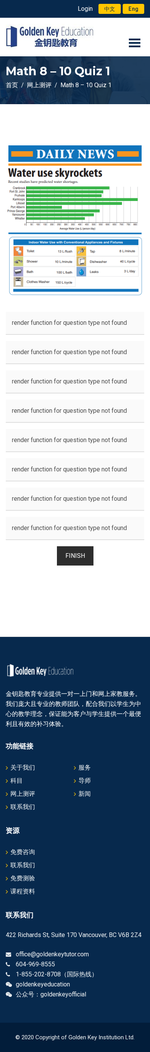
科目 (16, 780)
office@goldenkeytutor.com (52, 954)
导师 (84, 780)
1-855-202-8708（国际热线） (57, 974)
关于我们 (22, 767)
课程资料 (22, 891)
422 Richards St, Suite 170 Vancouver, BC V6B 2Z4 (74, 935)
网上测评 (22, 793)
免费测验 (22, 878)
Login (85, 8)
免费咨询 (22, 852)
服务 (84, 767)
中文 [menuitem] (109, 9)
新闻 (84, 793)
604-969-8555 (35, 964)
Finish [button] (75, 555)
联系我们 (22, 807)
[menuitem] (109, 9)
